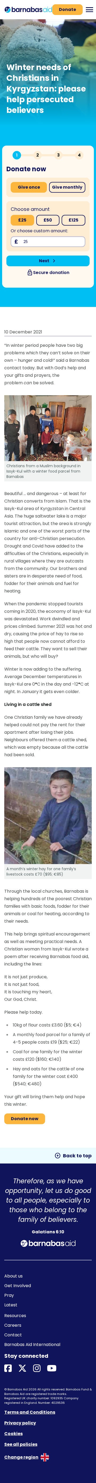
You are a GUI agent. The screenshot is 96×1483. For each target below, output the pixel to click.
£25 (22, 220)
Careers (12, 1325)
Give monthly (67, 187)
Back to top (73, 1155)
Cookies (13, 1434)
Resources (15, 1316)
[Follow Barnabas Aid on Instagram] (37, 1368)
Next (48, 261)
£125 (73, 220)
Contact (13, 1335)
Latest (10, 1305)
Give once (29, 187)
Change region (21, 1457)
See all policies (20, 1444)
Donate (67, 9)
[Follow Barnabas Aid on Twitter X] (22, 1368)
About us (13, 1276)
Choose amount (30, 209)
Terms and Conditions (29, 1412)
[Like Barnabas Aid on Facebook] (8, 1368)
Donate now (24, 1119)
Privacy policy (20, 1423)
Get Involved (17, 1286)
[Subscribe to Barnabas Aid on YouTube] (52, 1368)
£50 (47, 220)
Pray (9, 1295)
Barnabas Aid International (32, 1344)
